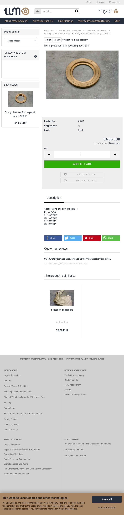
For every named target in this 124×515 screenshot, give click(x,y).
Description (54, 197)
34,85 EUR (20, 122)
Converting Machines (13, 454)
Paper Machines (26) (43, 21)
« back (57, 40)
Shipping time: (50, 125)
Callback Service (11, 424)
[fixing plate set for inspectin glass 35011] (82, 74)
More (117, 21)
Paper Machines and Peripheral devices (22, 449)
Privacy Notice (70, 509)
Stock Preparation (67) (16, 21)
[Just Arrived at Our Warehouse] (35, 56)
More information (106, 507)
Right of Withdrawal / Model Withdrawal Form (24, 397)
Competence (10, 408)
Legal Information (12, 375)
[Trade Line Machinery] (16, 11)
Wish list (115, 2)
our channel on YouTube (75, 455)
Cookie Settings (11, 429)
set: (46, 148)
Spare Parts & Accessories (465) (94, 21)
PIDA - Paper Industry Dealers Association (23, 413)
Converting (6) (65, 21)
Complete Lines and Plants (16, 464)
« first (48, 40)
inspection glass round (62, 310)
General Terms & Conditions (16, 386)
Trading (7, 402)
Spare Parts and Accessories (17, 459)
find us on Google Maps (75, 394)
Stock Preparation (12, 444)
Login (101, 2)
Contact (7, 380)
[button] (53, 238)
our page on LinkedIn (73, 449)
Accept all (107, 499)
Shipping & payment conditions (18, 391)
